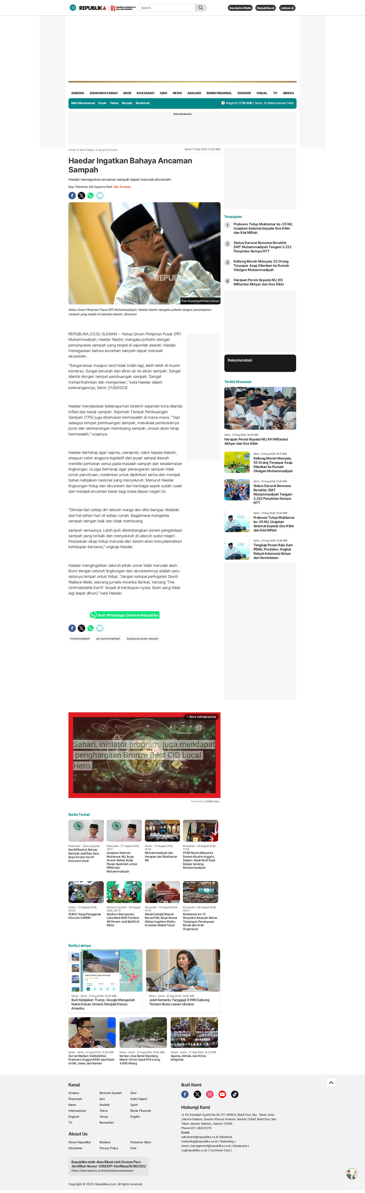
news (177, 93)
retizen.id (287, 8)
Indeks (288, 93)
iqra (163, 93)
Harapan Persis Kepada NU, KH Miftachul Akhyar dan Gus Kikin (259, 282)
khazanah (145, 93)
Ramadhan (106, 1122)
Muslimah (143, 103)
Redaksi (104, 1142)
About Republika (79, 1142)
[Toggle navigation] (72, 7)
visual (261, 93)
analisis (194, 93)
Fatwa (114, 103)
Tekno (103, 1110)
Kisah (102, 103)
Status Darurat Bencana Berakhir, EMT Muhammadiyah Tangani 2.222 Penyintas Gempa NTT (262, 247)
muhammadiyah (80, 638)
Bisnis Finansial (219, 93)
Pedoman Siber (140, 1142)
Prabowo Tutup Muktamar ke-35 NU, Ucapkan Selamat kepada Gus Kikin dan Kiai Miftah (263, 228)
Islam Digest (87, 149)
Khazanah (75, 1099)
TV (275, 93)
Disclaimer (75, 1148)
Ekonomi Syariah (104, 93)
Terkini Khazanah (238, 382)
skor (127, 93)
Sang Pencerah (107, 149)
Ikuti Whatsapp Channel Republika (128, 615)
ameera (77, 93)
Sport (134, 1104)
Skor (133, 1093)
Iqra (102, 1099)
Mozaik (127, 103)
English (135, 1116)
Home (72, 149)
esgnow (244, 93)
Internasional (77, 1110)
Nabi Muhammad (83, 103)
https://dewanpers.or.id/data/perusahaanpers (102, 1170)
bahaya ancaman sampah (142, 638)
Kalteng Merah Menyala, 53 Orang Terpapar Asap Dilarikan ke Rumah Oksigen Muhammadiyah (261, 265)
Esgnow (73, 1116)
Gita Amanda (122, 187)
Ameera (73, 1093)
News (72, 1104)
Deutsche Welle (240, 8)
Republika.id (265, 8)
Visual (103, 1116)
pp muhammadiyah (108, 638)
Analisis (104, 1104)
